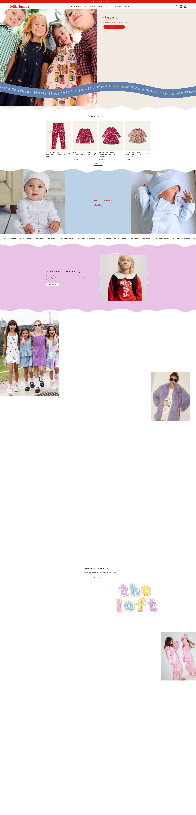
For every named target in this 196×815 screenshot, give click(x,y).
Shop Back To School (114, 27)
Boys (99, 6)
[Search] (177, 6)
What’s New (75, 6)
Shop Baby (98, 204)
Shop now (98, 577)
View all (98, 163)
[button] (76, 6)
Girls (91, 6)
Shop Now (53, 284)
